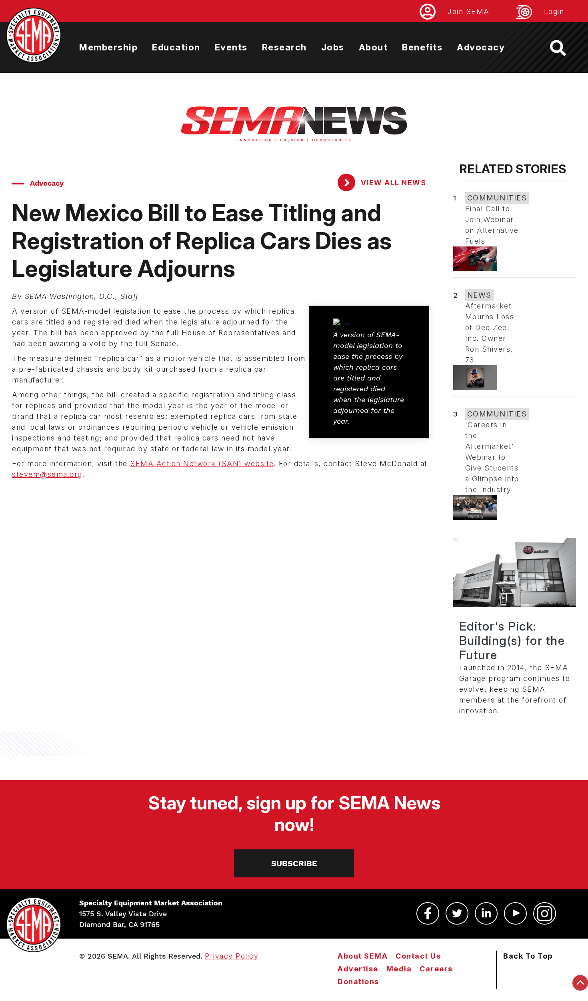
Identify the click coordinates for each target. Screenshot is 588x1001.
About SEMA (363, 956)
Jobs (332, 47)
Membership (108, 47)
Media (399, 969)
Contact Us (418, 956)
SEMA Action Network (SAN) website (202, 463)
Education (176, 47)
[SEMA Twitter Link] (457, 913)
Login (554, 11)
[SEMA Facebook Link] (427, 913)
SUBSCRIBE (294, 863)
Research (284, 47)
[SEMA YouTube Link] (515, 913)
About (373, 47)
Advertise (358, 969)
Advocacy (481, 47)
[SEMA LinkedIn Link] (486, 913)
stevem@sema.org (47, 474)
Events (231, 47)
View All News (392, 182)
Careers (436, 969)
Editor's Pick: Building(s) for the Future (512, 640)
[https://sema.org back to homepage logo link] (565, 48)
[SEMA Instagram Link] (544, 913)
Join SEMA (469, 11)
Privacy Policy (231, 956)
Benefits (422, 47)
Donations (358, 981)
